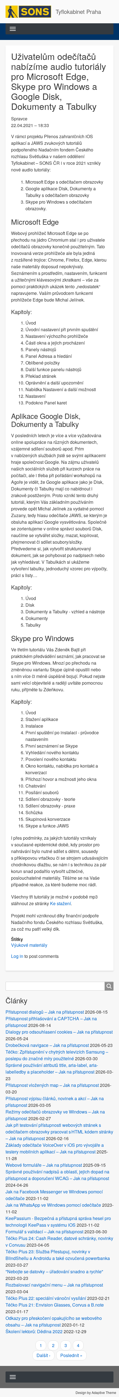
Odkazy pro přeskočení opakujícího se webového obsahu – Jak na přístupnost (54, 1321)
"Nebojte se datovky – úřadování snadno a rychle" (54, 1271)
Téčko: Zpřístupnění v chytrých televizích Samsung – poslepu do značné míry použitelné (57, 1055)
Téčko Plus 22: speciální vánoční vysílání (46, 1298)
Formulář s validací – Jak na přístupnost (44, 1231)
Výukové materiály (29, 945)
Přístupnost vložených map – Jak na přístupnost (52, 1085)
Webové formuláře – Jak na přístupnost (44, 1165)
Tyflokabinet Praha (78, 11)
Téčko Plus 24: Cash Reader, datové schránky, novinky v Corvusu (59, 1241)
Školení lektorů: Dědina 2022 (34, 1331)
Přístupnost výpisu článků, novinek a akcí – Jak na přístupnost (55, 1101)
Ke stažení (60, 903)
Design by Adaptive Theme (96, 1392)
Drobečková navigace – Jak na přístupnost (47, 1045)
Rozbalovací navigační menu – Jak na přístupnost (54, 1285)
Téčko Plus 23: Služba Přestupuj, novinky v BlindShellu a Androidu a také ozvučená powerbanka (58, 1254)
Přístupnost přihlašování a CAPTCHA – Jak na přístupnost (51, 1021)
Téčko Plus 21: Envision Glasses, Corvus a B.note (55, 1305)
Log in (17, 956)
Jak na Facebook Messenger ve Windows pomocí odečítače (54, 1194)
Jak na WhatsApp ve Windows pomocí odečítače (53, 1205)
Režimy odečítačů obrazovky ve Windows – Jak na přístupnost (55, 1115)
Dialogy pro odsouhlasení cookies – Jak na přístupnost (59, 1032)
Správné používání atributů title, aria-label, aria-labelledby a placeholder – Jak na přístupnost (52, 1068)
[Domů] (31, 12)
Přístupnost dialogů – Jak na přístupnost (45, 1012)
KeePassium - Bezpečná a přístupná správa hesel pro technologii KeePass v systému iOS (58, 1221)
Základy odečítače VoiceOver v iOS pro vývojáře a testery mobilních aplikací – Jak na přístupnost (55, 1148)
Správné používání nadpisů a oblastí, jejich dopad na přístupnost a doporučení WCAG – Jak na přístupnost (57, 1174)
